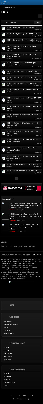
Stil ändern (38, 255)
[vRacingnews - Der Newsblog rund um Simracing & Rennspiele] (5, 3)
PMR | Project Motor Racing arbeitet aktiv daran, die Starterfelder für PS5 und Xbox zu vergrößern (25, 216)
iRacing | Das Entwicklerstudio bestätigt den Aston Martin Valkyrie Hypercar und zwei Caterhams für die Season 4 (25, 205)
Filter (38, 22)
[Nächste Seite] (26, 178)
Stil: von (21, 399)
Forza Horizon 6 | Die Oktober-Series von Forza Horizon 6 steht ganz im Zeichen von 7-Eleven (24, 227)
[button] (40, 16)
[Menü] (40, 3)
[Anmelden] (35, 2)
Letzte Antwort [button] (11, 22)
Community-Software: (21, 396)
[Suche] (30, 3)
